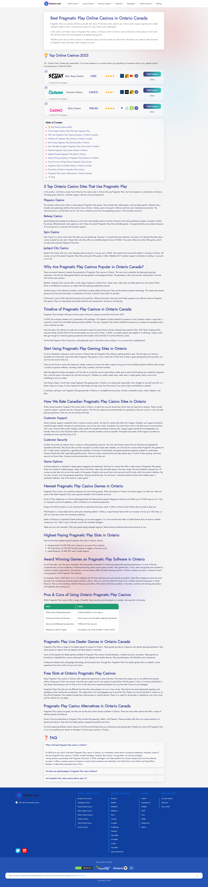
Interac (143, 827)
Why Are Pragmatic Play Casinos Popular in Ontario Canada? (73, 134)
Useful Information (169, 793)
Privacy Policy (80, 876)
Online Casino (73, 3)
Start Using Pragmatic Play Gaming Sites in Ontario (68, 142)
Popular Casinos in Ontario (89, 793)
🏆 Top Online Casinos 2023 (60, 127)
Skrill (143, 811)
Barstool (114, 798)
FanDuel (114, 831)
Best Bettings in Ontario (120, 793)
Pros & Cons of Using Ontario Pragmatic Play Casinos (70, 161)
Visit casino (152, 74)
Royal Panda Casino (85, 806)
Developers (131, 3)
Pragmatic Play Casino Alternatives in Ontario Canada (70, 173)
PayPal (143, 798)
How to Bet (165, 806)
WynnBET (114, 847)
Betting (158, 3)
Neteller (144, 806)
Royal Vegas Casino (85, 811)
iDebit (143, 819)
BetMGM (114, 806)
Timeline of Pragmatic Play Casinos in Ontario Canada (70, 138)
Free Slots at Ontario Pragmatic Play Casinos (66, 169)
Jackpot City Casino (85, 798)
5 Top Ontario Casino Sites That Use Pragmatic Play (69, 131)
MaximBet (114, 835)
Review (152, 79)
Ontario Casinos (146, 3)
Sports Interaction (117, 851)
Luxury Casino (83, 827)
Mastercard (145, 823)
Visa (143, 815)
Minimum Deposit (104, 3)
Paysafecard (145, 802)
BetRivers (114, 811)
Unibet (113, 843)
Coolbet (114, 823)
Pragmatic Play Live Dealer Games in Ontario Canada (69, 165)
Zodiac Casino (83, 819)
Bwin (113, 815)
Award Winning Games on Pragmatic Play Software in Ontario (73, 158)
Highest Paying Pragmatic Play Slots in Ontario (67, 154)
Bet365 (113, 802)
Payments (119, 3)
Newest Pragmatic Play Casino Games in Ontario (68, 150)
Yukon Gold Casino (85, 823)
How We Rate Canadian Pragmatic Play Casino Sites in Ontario (73, 146)
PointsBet (114, 839)
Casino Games (88, 3)
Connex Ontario (167, 798)
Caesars (114, 819)
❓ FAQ (51, 177)
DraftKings (115, 827)
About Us (165, 802)
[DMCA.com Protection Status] (84, 868)
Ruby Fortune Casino (85, 815)
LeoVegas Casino (84, 802)
